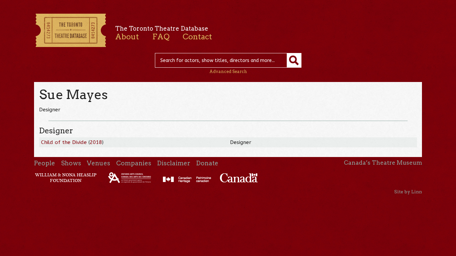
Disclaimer (173, 163)
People (44, 163)
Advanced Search (228, 71)
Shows (71, 163)
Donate (207, 163)
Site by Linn (408, 191)
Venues (98, 163)
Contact (197, 36)
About (127, 36)
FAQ (161, 36)
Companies (133, 163)
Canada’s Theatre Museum (383, 162)
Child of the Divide (64, 142)
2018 (96, 142)
